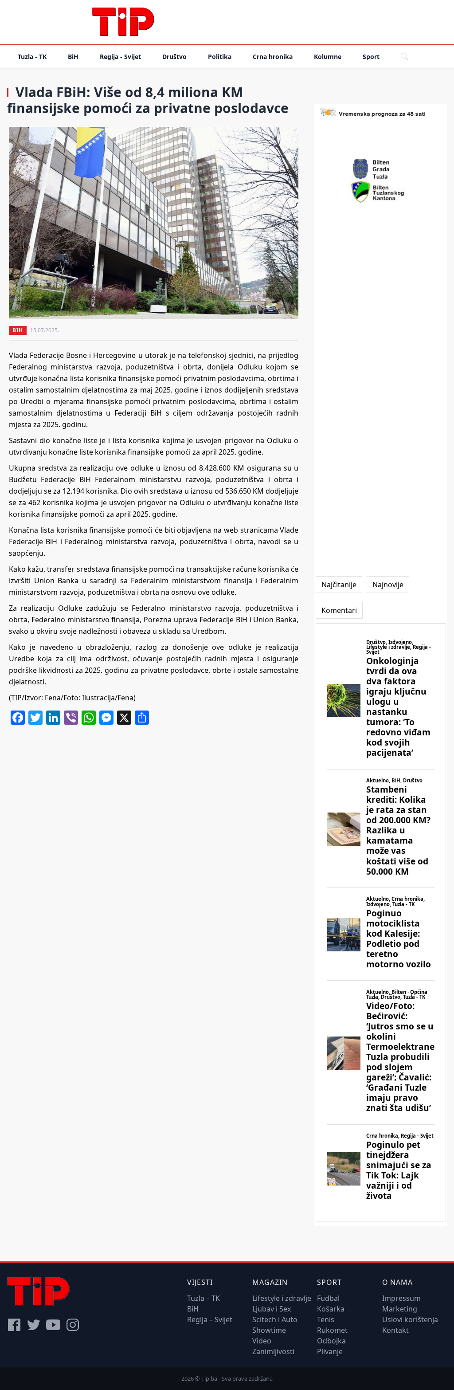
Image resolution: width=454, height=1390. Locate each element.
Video (261, 1341)
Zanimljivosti (273, 1351)
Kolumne (327, 56)
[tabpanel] (381, 922)
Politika (219, 56)
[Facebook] (14, 1325)
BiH (73, 56)
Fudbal (328, 1298)
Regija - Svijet (120, 56)
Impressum (401, 1298)
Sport (371, 56)
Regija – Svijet (209, 1319)
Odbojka (331, 1341)
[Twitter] (34, 1325)
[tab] (339, 585)
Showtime (269, 1330)
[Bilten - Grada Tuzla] (381, 169)
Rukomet (332, 1330)
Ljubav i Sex (271, 1309)
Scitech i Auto (274, 1319)
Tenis (325, 1319)
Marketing (399, 1309)
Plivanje (330, 1351)
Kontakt (395, 1330)
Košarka (330, 1309)
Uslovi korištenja (410, 1319)
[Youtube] (53, 1325)
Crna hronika (273, 56)
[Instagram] (73, 1325)
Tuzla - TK (32, 56)
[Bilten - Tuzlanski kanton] (380, 192)
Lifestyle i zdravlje (281, 1298)
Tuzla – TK (203, 1298)
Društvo (174, 56)
